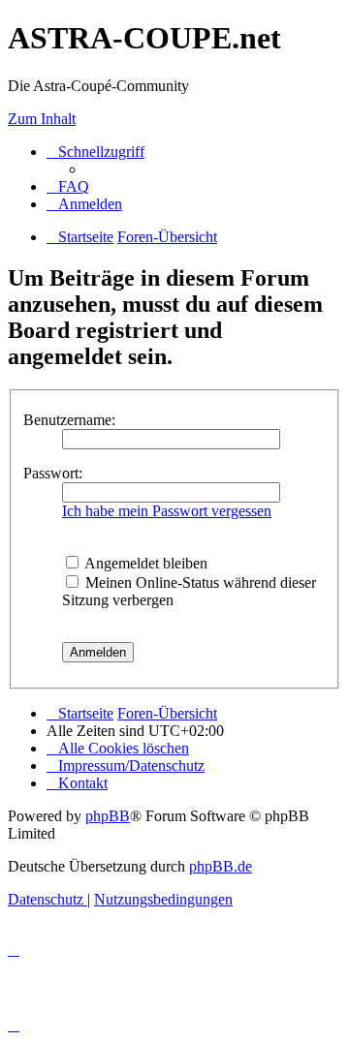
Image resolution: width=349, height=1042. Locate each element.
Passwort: (52, 473)
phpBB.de (220, 866)
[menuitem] (68, 186)
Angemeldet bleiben (144, 563)
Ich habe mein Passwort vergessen (166, 511)
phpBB (107, 816)
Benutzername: (69, 420)
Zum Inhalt (42, 118)
